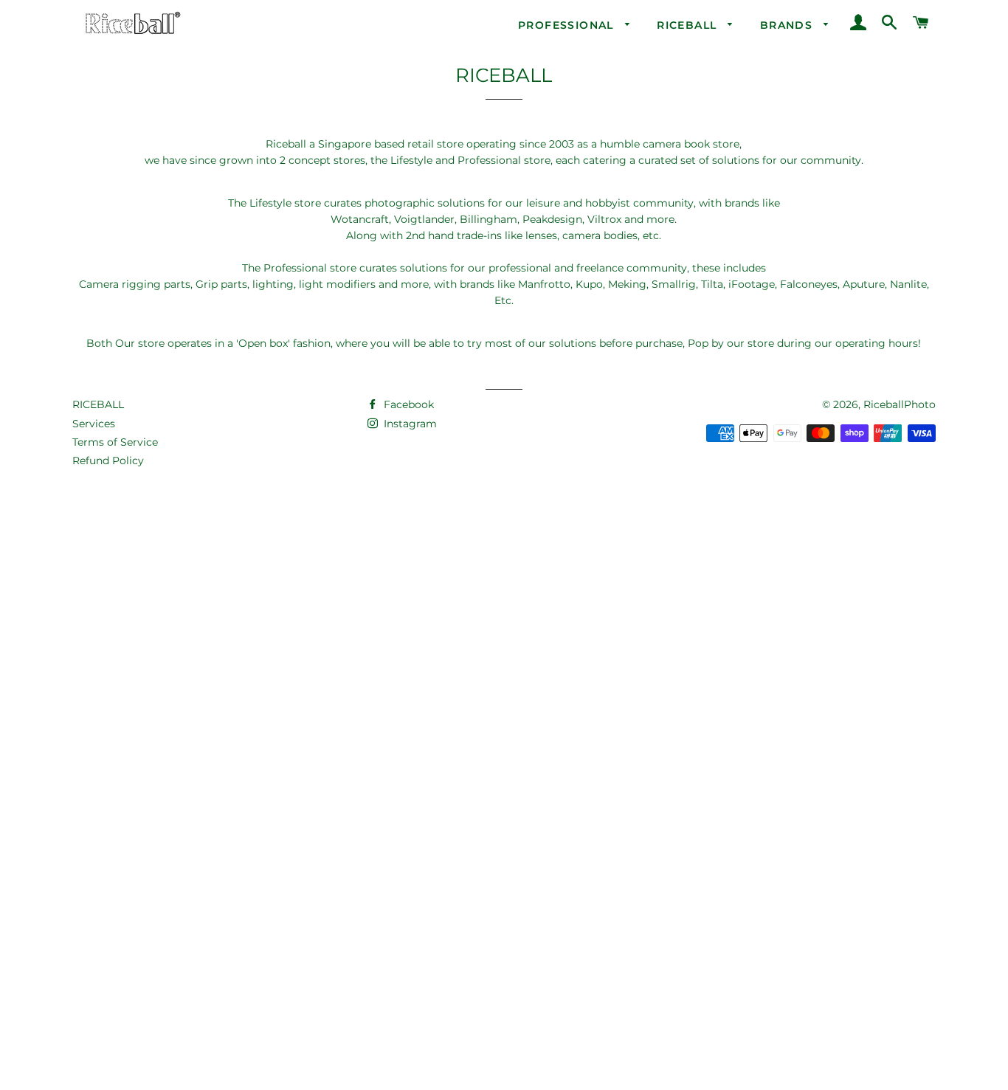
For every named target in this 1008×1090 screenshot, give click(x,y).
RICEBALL (98, 404)
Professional (568, 25)
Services (93, 423)
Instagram (409, 423)
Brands (788, 25)
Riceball (689, 25)
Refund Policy (108, 460)
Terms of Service (115, 442)
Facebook (407, 404)
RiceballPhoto (899, 404)
